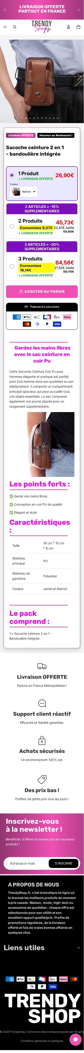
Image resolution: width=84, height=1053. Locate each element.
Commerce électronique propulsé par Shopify (55, 1031)
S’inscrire (63, 863)
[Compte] (69, 27)
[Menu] (5, 27)
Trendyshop (17, 1031)
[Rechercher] (15, 27)
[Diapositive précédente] (5, 10)
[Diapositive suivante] (79, 10)
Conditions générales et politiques (42, 1041)
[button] (42, 183)
